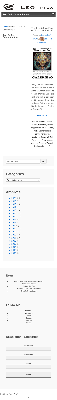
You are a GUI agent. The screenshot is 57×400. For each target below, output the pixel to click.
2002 (13, 253)
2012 (13, 222)
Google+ (29, 318)
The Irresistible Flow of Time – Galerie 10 (42, 29)
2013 (13, 219)
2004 (13, 247)
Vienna (50, 125)
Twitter (29, 315)
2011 (13, 225)
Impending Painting (29, 284)
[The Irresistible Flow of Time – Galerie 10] (42, 63)
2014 (13, 216)
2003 (13, 250)
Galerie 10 (44, 137)
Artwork (49, 122)
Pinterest (29, 323)
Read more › (42, 115)
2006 (13, 241)
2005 (13, 244)
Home (5, 27)
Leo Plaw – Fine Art (12, 394)
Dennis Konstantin (42, 134)
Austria (34, 125)
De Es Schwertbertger (42, 131)
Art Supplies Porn (29, 286)
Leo (45, 39)
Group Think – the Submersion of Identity (28, 281)
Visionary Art (46, 146)
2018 (13, 204)
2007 (13, 238)
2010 (13, 228)
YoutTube (29, 320)
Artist (43, 122)
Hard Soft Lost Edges (29, 291)
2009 (13, 232)
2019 (13, 201)
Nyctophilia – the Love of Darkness (29, 288)
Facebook (28, 311)
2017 (13, 207)
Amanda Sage (47, 128)
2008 (13, 235)
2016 (13, 210)
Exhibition (42, 125)
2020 (13, 198)
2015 (13, 213)
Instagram (28, 313)
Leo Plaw (42, 140)
